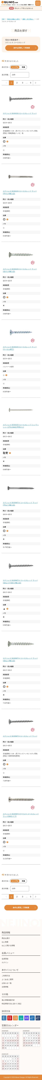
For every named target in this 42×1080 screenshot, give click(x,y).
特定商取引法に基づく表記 (11, 1004)
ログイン (5, 962)
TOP (3, 19)
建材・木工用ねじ (28, 19)
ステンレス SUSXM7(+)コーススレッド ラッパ (20, 736)
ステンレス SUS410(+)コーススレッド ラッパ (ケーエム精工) (20, 348)
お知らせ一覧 (7, 983)
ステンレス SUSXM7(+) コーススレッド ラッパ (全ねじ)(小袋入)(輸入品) (20, 581)
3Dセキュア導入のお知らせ (21, 8)
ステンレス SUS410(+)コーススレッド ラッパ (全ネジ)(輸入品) (20, 270)
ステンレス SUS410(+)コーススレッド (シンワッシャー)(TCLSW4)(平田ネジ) (21, 426)
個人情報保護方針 (8, 1000)
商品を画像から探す (13, 19)
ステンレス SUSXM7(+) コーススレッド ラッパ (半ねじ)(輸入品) (20, 504)
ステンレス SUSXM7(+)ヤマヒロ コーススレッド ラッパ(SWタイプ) (21, 815)
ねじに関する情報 (8, 945)
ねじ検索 (5, 942)
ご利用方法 (6, 976)
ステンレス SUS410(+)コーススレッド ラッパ (20, 113)
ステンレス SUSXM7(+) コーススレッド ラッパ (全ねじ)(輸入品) (20, 659)
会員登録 (5, 959)
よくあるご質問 (7, 979)
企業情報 (5, 987)
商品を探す (6, 938)
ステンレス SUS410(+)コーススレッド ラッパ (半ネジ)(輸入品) (20, 192)
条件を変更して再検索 (22, 48)
